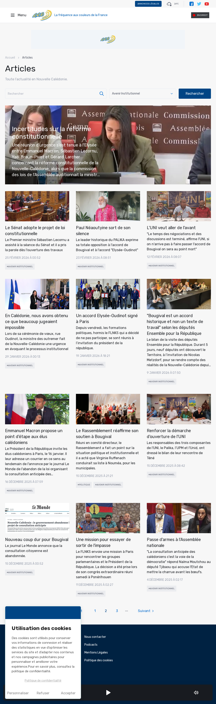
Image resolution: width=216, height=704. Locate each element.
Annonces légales (148, 4)
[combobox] (142, 94)
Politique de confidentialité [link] (43, 680)
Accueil (10, 57)
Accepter (68, 693)
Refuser (43, 693)
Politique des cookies (98, 660)
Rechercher (195, 94)
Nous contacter (95, 637)
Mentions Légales (96, 652)
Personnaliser (18, 693)
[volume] (196, 692)
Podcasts (90, 644)
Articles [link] (27, 57)
